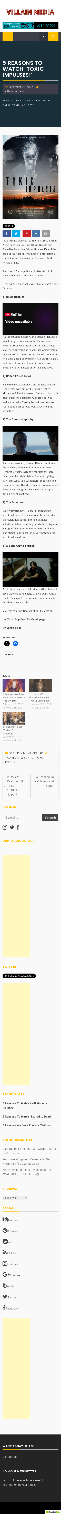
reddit (12, 1242)
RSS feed (12, 1253)
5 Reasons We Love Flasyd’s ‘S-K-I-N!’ (27, 1125)
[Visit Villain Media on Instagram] (5, 828)
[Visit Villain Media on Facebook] (18, 828)
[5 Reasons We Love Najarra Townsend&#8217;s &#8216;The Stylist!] (14, 685)
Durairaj (8, 1148)
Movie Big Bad (33, 753)
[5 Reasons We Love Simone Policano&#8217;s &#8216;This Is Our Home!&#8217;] (40, 685)
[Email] (46, 234)
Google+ (15, 1275)
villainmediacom (15, 91)
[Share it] (36, 234)
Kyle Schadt (26, 758)
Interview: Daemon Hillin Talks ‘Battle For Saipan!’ (16, 785)
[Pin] (27, 234)
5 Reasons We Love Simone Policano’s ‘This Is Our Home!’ (40, 697)
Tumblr (10, 1286)
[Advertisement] (16, 906)
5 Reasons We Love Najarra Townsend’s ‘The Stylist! (14, 697)
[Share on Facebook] (7, 234)
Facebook (12, 1308)
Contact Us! (10, 1456)
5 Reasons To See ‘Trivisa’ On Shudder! (13, 730)
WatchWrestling (13, 1159)
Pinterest (13, 1231)
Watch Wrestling (13, 1169)
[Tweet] (16, 234)
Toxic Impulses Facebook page (26, 619)
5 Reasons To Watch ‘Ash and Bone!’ (44, 781)
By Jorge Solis (12, 627)
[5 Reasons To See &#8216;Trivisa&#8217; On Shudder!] (14, 718)
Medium (13, 1220)
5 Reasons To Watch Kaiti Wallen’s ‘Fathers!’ (25, 1105)
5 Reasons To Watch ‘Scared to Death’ (27, 1116)
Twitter (12, 1297)
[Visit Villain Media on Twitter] (12, 828)
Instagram (13, 1264)
